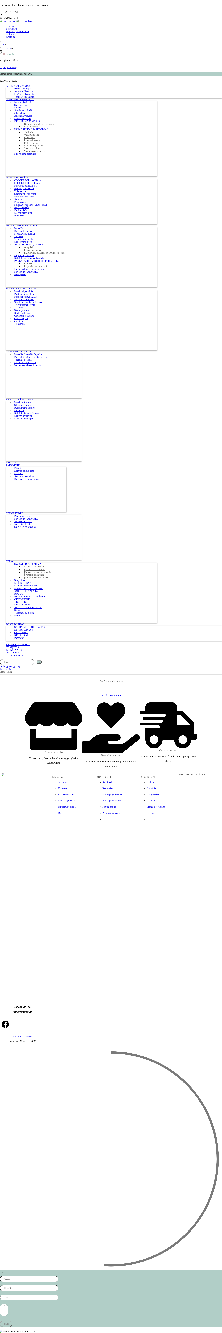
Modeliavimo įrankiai (24, 233)
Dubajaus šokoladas (23, 629)
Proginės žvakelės (22, 516)
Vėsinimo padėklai (23, 359)
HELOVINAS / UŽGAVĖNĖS (29, 596)
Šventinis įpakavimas (34, 575)
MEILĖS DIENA (22, 583)
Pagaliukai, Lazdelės (24, 255)
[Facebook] (5, 1024)
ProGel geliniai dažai (24, 188)
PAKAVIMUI (13, 465)
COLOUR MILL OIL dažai (27, 183)
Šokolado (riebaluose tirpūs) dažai (30, 204)
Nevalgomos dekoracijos (26, 271)
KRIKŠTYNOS (22, 604)
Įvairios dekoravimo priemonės (29, 269)
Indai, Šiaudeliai (22, 524)
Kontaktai (10, 37)
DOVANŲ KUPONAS (17, 31)
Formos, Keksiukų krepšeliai (37, 572)
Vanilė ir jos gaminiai (24, 96)
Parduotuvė (11, 28)
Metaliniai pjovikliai (23, 291)
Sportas (17, 610)
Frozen (17, 615)
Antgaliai (28, 247)
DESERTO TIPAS (15, 624)
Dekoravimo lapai (22, 118)
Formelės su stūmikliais (25, 296)
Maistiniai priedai (22, 102)
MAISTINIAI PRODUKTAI (20, 99)
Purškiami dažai (21, 207)
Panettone (19, 638)
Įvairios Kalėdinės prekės (36, 577)
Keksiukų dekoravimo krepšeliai (29, 258)
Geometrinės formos (24, 315)
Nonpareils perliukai (33, 145)
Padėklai (28, 263)
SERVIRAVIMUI (14, 513)
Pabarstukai (29, 137)
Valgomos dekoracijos (34, 151)
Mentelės (18, 228)
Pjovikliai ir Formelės (34, 569)
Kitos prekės (20, 274)
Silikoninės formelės (24, 299)
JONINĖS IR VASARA (26, 591)
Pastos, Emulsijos (22, 88)
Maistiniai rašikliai (23, 213)
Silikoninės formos (23, 405)
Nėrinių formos (21, 310)
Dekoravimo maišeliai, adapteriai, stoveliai (44, 252)
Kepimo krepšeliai (23, 416)
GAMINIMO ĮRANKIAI (18, 351)
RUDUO (18, 594)
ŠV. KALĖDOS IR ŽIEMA (27, 564)
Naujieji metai (21, 580)
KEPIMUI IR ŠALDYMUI (19, 399)
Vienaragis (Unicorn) (24, 613)
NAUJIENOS (13, 652)
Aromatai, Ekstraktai (24, 91)
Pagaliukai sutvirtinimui (35, 266)
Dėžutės (18, 468)
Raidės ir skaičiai (22, 313)
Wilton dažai (20, 191)
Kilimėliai (19, 410)
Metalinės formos (22, 402)
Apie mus (10, 34)
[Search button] (39, 662)
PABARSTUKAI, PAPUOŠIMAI (31, 129)
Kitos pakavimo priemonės (27, 479)
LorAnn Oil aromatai (24, 94)
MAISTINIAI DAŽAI (17, 177)
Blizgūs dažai (20, 202)
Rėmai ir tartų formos (24, 407)
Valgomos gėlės (31, 134)
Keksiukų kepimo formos (26, 413)
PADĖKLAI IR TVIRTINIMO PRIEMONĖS (36, 261)
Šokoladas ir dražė (23, 110)
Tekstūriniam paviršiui (24, 305)
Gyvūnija (18, 321)
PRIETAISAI (12, 462)
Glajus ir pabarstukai (34, 566)
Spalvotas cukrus (32, 148)
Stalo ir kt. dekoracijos (25, 527)
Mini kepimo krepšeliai (25, 418)
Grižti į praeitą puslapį (10, 666)
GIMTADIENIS (22, 599)
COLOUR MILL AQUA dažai (29, 180)
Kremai (17, 107)
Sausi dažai (19, 199)
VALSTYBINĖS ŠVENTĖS (28, 607)
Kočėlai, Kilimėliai (23, 231)
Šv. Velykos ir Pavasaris (25, 585)
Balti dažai (19, 215)
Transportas (19, 324)
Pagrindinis (5, 669)
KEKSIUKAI (21, 635)
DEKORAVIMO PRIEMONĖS (21, 225)
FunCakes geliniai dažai (25, 185)
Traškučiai (29, 132)
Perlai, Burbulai (31, 143)
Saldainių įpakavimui (24, 476)
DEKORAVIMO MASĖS (27, 121)
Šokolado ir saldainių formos (28, 302)
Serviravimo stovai (23, 521)
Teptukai (18, 236)
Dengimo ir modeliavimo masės (39, 124)
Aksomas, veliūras (23, 115)
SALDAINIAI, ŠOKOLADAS (29, 627)
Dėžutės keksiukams (24, 470)
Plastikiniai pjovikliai (24, 294)
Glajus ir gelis (20, 113)
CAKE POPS (21, 632)
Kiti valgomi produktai (25, 153)
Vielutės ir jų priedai (24, 239)
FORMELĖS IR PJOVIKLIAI (21, 288)
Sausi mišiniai (20, 105)
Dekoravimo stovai (23, 242)
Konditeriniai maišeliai (25, 362)
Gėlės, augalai (21, 318)
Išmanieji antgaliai (32, 250)
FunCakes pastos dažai (25, 196)
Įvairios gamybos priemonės (27, 365)
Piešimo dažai (20, 210)
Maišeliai (18, 473)
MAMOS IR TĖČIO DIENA (28, 588)
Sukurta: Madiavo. (22, 1036)
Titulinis (10, 26)
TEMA (9, 561)
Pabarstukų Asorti (32, 140)
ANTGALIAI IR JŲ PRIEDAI (29, 244)
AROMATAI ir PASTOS (18, 86)
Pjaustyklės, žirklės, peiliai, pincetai (31, 357)
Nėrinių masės (31, 126)
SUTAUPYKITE (14, 655)
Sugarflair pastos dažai (25, 194)
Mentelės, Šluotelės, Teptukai (28, 354)
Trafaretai (18, 307)
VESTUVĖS (20, 602)
